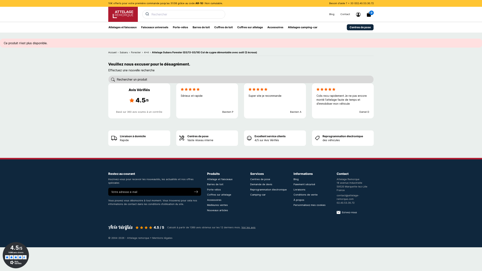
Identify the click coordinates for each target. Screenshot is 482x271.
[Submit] (147, 14)
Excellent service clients (270, 136)
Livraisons (299, 189)
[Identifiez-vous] (358, 14)
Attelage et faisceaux (220, 179)
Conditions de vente (306, 194)
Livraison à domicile (133, 136)
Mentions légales (162, 237)
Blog (331, 14)
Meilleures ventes (217, 204)
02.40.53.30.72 (346, 202)
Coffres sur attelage (219, 194)
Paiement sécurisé (304, 184)
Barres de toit (215, 184)
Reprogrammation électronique (343, 136)
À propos (299, 199)
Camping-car (258, 194)
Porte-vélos (214, 189)
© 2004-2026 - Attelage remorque (129, 237)
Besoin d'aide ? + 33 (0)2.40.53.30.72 (351, 3)
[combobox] (233, 14)
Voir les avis (248, 227)
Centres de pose (197, 136)
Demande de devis (261, 184)
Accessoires (214, 199)
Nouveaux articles (217, 210)
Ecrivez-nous (349, 212)
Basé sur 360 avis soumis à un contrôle (139, 111)
